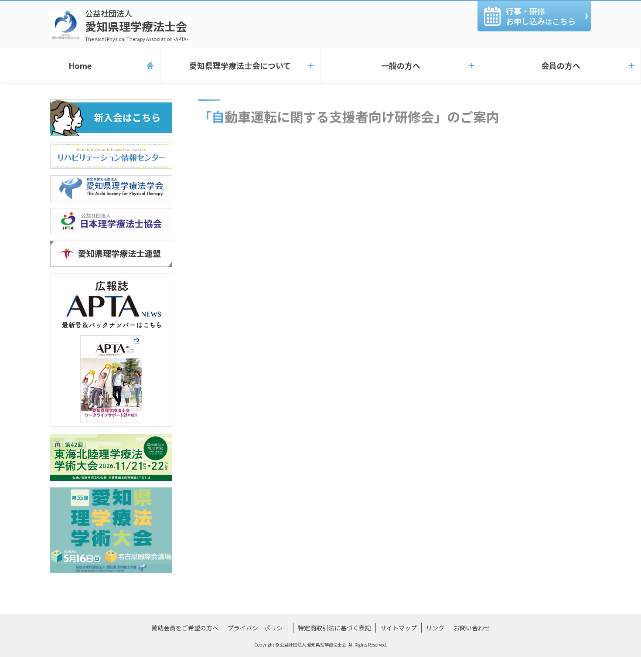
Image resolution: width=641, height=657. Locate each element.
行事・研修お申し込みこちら (541, 16)
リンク (435, 627)
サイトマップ (398, 627)
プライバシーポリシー (258, 627)
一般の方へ (400, 65)
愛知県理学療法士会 (136, 24)
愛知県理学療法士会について (240, 65)
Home (80, 65)
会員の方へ (560, 65)
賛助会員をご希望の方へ (184, 627)
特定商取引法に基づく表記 (334, 627)
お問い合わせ (471, 627)
